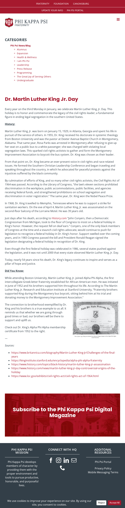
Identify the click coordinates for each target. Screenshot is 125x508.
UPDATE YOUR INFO (52, 10)
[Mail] (73, 460)
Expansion (22, 53)
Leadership (23, 64)
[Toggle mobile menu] (118, 19)
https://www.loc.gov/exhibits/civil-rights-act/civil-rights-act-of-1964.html (55, 376)
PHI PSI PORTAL (75, 10)
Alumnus (22, 49)
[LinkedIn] (66, 460)
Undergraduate (25, 80)
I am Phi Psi (23, 61)
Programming (24, 72)
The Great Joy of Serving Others (34, 76)
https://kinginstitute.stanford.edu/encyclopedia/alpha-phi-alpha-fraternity (56, 360)
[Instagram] (58, 460)
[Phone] (62, 467)
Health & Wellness (27, 57)
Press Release (24, 68)
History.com (59, 218)
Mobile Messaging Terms (103, 472)
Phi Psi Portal (103, 462)
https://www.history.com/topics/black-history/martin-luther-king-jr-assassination (61, 364)
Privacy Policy (103, 468)
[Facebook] (51, 460)
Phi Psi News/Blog (20, 45)
